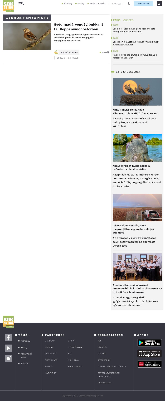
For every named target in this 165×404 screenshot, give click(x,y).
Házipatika (50, 373)
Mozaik (105, 52)
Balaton (24, 363)
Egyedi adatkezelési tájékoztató (109, 374)
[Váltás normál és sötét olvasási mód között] (129, 3)
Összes (128, 20)
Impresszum (104, 360)
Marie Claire (75, 366)
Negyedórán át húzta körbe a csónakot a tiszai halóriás (131, 167)
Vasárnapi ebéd (97, 3)
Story (71, 341)
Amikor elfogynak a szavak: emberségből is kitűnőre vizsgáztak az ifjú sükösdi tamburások (137, 288)
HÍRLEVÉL (102, 347)
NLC (70, 354)
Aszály (80, 3)
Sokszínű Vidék (69, 52)
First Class (51, 360)
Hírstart (49, 347)
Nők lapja (73, 360)
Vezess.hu (50, 354)
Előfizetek (143, 4)
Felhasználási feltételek (112, 366)
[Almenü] (21, 3)
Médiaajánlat (105, 383)
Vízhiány (68, 3)
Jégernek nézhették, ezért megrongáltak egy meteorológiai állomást (133, 229)
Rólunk (102, 354)
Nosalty (49, 366)
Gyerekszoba (75, 347)
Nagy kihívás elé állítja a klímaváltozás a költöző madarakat (135, 111)
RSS (100, 341)
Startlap (49, 341)
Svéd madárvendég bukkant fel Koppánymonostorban (78, 26)
